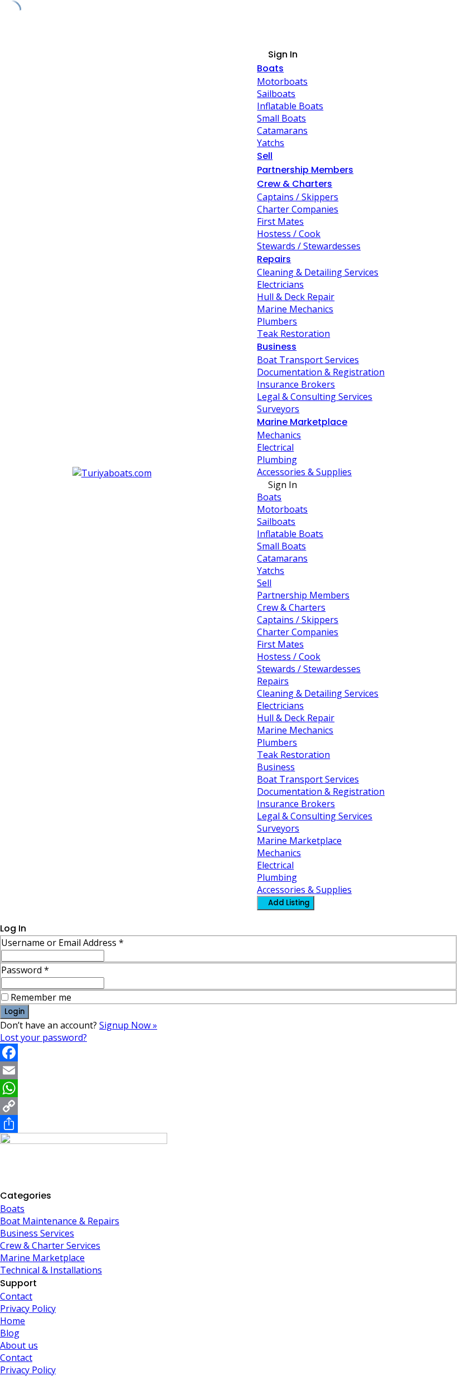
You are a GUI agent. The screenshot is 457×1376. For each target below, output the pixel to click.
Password (25, 970)
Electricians (280, 284)
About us (19, 1345)
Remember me (41, 997)
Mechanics (279, 435)
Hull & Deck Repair (295, 297)
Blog (10, 1333)
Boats (270, 68)
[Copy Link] (228, 1106)
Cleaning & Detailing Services (317, 272)
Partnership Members (305, 169)
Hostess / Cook (288, 234)
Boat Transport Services (308, 360)
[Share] (228, 1124)
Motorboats (282, 81)
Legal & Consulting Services (314, 396)
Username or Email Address (62, 942)
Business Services (37, 1233)
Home (12, 1321)
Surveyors (278, 409)
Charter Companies (297, 209)
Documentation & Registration (321, 372)
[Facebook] (228, 1052)
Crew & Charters (294, 183)
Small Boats (281, 118)
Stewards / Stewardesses (309, 246)
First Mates (280, 221)
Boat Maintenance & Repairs (59, 1221)
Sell (265, 155)
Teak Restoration (293, 333)
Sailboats (276, 94)
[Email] (228, 1070)
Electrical (275, 447)
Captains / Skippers (297, 197)
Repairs (274, 259)
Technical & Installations (51, 1270)
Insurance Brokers (296, 384)
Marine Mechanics (295, 309)
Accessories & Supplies (304, 472)
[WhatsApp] (228, 1088)
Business (276, 346)
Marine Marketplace (302, 422)
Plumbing (277, 459)
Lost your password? (43, 1037)
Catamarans (282, 130)
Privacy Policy (28, 1308)
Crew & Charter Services (50, 1245)
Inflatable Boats (290, 106)
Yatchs (270, 143)
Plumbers (277, 321)
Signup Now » (128, 1025)
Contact (16, 1296)
